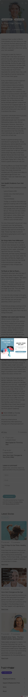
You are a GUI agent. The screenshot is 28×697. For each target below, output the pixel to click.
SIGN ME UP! (20, 351)
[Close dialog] (1, 338)
